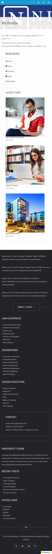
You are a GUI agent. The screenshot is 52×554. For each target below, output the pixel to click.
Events (9, 66)
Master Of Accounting (10, 394)
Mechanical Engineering (11, 368)
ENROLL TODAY (25, 307)
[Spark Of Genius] (25, 165)
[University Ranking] (25, 213)
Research (6, 509)
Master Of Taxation (9, 388)
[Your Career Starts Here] (25, 117)
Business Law (7, 331)
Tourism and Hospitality (11, 336)
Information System (9, 359)
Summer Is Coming (9, 492)
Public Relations (8, 342)
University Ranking (13, 234)
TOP (26, 527)
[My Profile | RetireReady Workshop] (26, 11)
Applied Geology (9, 374)
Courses (11, 71)
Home (9, 61)
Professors (7, 515)
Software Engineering (10, 371)
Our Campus (7, 507)
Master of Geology (9, 400)
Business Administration (11, 328)
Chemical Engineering (10, 362)
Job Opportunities (9, 518)
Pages (9, 76)
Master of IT (7, 391)
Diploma (6, 403)
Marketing (6, 339)
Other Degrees (8, 406)
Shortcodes (10, 81)
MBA (4, 397)
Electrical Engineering (10, 365)
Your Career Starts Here (15, 137)
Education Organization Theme (14, 489)
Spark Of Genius (12, 185)
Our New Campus (9, 487)
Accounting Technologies (12, 325)
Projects (5, 512)
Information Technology (11, 356)
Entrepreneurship (9, 334)
